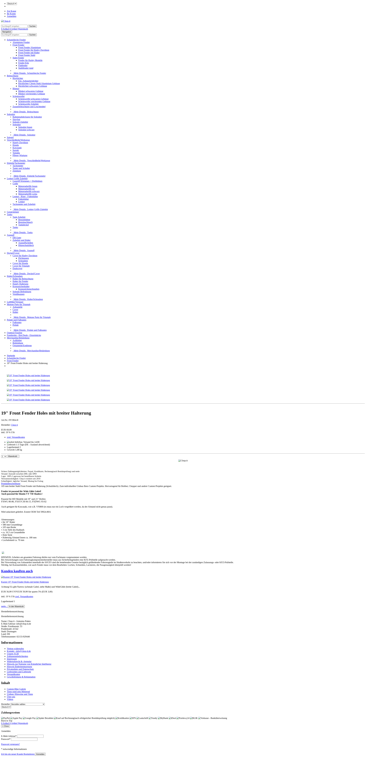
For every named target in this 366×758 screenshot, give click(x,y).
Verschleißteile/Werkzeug (18, 140)
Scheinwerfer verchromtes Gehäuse (34, 101)
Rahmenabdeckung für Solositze (27, 117)
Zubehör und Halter (21, 240)
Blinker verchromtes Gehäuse (31, 94)
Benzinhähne (24, 219)
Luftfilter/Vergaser (15, 302)
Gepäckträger (13, 212)
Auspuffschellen (25, 243)
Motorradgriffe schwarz (29, 191)
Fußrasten (17, 322)
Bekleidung (18, 343)
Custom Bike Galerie (16, 689)
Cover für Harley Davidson (25, 255)
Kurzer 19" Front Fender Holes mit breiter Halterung (25, 582)
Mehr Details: (29, 73)
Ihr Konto (11, 13)
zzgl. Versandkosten (16, 437)
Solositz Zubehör (20, 122)
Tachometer (18, 165)
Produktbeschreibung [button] (10, 483)
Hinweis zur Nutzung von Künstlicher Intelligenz (29, 664)
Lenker (21, 201)
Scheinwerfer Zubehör (28, 104)
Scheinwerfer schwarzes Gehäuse (33, 99)
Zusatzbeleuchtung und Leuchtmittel (29, 106)
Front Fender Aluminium (29, 47)
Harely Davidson (20, 142)
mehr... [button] (4, 606)
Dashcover (17, 268)
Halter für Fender (20, 281)
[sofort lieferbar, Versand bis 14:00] (23, 442)
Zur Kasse (11, 11)
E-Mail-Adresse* (9, 736)
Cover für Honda (20, 263)
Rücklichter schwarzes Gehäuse (32, 86)
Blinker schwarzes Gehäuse (30, 91)
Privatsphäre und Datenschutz (20, 669)
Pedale (16, 325)
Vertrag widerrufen (15, 648)
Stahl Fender (18, 58)
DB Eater (17, 237)
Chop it (14, 425)
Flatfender (22, 65)
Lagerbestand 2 (14, 447)
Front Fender (18, 45)
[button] (183, 571)
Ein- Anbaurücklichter (28, 81)
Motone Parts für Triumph (18, 304)
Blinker (16, 88)
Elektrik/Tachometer (16, 163)
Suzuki (16, 150)
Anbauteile (17, 307)
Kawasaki (17, 147)
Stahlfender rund (25, 68)
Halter (15, 312)
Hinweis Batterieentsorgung (19, 666)
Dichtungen (23, 258)
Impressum (12, 659)
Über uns (11, 696)
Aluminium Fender (21, 42)
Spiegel (10, 137)
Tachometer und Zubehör (24, 204)
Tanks (9, 214)
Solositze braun (25, 127)
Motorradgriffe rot (26, 189)
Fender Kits (23, 63)
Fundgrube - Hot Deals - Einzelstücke (24, 335)
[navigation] (6, 720)
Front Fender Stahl (26, 55)
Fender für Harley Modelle (30, 60)
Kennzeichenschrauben (28, 289)
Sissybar (16, 119)
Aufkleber (17, 340)
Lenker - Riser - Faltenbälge (25, 196)
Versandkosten (13, 674)
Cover (15, 309)
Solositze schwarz (26, 129)
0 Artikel (5, 29)
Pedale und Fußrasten (16, 320)
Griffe (15, 183)
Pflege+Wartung (20, 155)
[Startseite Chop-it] (5, 21)
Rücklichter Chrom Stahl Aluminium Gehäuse (39, 83)
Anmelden (11, 16)
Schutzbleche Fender (16, 40)
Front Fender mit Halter (29, 52)
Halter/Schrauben (15, 276)
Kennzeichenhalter (21, 286)
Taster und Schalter (21, 168)
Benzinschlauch (25, 222)
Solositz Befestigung (22, 291)
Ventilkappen (18, 294)
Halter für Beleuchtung (23, 279)
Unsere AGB (13, 654)
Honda (16, 145)
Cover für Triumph (21, 266)
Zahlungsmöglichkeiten (17, 656)
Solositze (11, 114)
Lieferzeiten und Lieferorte (19, 671)
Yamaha (16, 153)
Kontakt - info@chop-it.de (19, 651)
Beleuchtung (12, 76)
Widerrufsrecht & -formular (19, 661)
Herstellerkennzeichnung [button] (12, 611)
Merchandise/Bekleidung (18, 338)
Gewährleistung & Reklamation (21, 677)
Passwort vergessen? (10, 744)
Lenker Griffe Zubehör (17, 178)
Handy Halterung (20, 284)
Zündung (17, 171)
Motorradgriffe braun (27, 186)
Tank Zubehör (19, 217)
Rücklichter (18, 78)
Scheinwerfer (19, 96)
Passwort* (5, 739)
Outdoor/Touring (14, 332)
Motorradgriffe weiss (27, 194)
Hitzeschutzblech (26, 245)
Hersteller (5, 704)
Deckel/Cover (13, 253)
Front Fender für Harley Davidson (33, 50)
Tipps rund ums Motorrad (18, 691)
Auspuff (10, 235)
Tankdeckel (23, 225)
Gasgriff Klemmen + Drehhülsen (27, 181)
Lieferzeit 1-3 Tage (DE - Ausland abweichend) (28, 444)
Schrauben (23, 261)
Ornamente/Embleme (22, 345)
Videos (10, 699)
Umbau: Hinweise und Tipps (20, 694)
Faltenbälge (23, 199)
